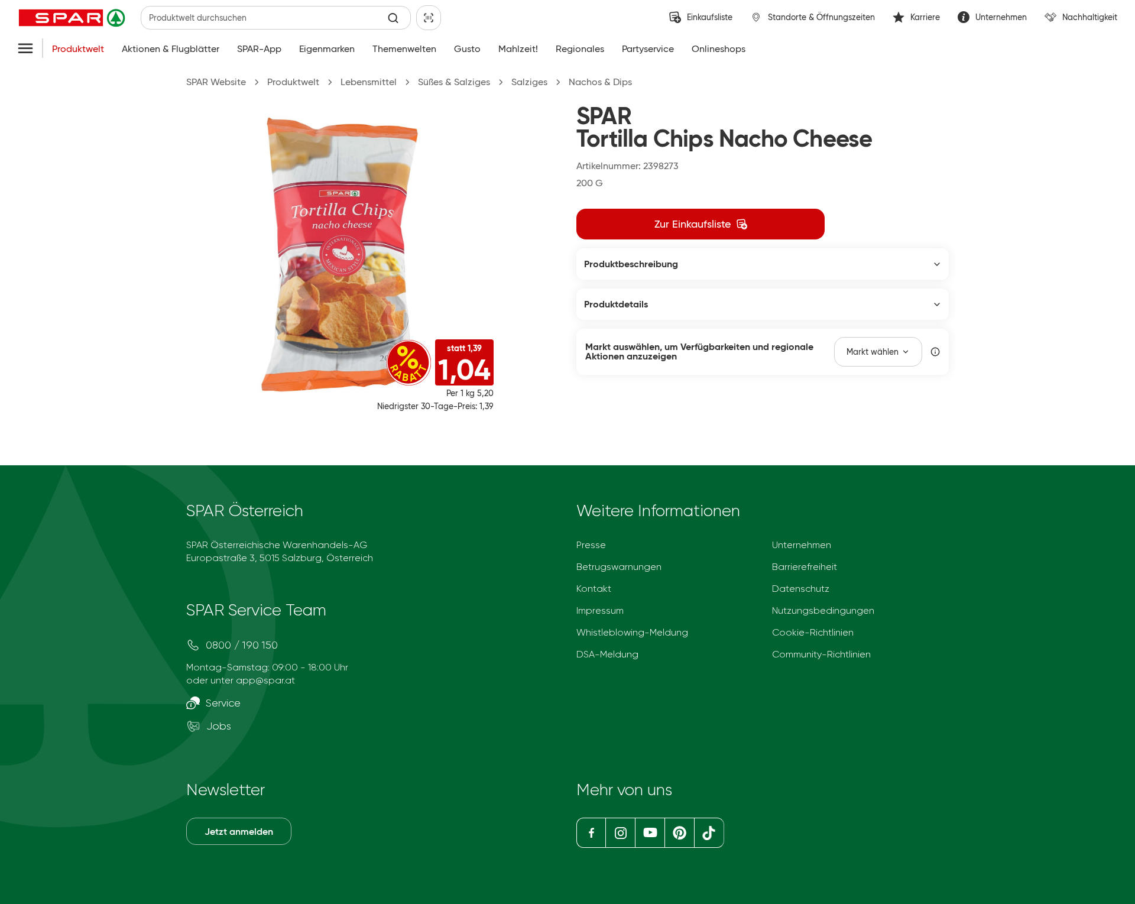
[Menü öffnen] (25, 49)
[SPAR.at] (73, 17)
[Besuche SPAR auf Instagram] (620, 833)
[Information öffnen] (935, 352)
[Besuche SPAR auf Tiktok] (709, 833)
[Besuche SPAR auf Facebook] (590, 833)
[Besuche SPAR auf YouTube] (649, 833)
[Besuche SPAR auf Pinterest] (678, 833)
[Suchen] (393, 18)
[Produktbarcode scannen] (428, 18)
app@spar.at (265, 680)
